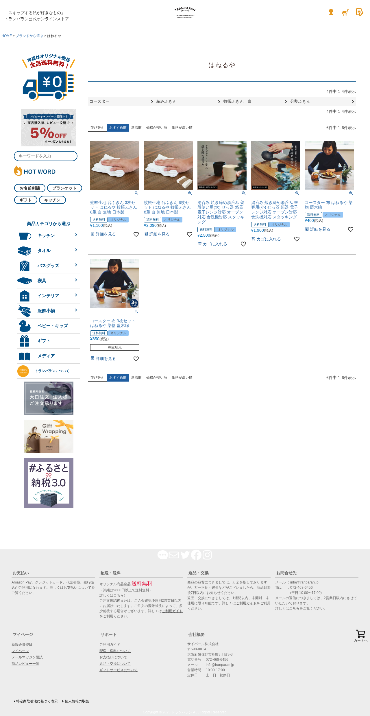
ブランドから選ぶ (29, 36)
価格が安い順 (156, 128)
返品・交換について (115, 664)
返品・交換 (198, 572)
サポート (109, 634)
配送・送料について (115, 651)
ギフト (26, 200)
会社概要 (196, 634)
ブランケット (64, 188)
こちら (118, 595)
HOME (6, 36)
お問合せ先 (286, 572)
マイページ (23, 634)
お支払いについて (77, 588)
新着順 (136, 128)
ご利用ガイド (172, 611)
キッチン (52, 200)
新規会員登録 (22, 645)
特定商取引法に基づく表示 (37, 701)
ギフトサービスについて (118, 670)
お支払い (21, 572)
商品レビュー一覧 (25, 664)
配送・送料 (111, 572)
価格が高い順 (182, 128)
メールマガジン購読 (27, 657)
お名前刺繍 (30, 188)
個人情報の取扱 (77, 701)
